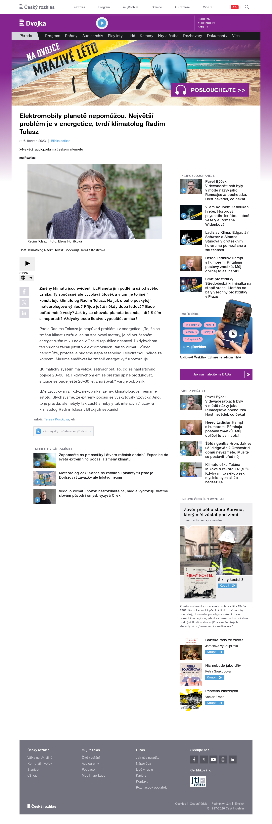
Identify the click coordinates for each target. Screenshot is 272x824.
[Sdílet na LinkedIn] (24, 313)
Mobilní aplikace (94, 775)
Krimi (208, 325)
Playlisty (115, 35)
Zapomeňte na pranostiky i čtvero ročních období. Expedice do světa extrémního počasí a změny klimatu (113, 457)
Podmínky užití (221, 803)
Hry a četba (168, 35)
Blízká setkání (61, 141)
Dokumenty (217, 35)
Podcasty (89, 769)
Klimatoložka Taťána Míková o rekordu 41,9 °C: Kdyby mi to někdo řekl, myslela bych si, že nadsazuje (227, 473)
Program (104, 7)
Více (238, 35)
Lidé (131, 35)
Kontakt (142, 781)
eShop (32, 775)
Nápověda (143, 763)
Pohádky (189, 332)
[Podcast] (23, 278)
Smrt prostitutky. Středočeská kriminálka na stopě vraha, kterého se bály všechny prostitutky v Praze (228, 288)
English (240, 803)
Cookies (180, 803)
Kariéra (141, 775)
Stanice (157, 7)
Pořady (71, 35)
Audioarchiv (206, 23)
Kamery (203, 27)
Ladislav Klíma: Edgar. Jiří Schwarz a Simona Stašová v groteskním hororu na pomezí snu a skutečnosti (227, 241)
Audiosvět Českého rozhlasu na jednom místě (210, 357)
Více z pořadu (193, 391)
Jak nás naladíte (148, 757)
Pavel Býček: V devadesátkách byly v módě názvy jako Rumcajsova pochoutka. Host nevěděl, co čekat (226, 190)
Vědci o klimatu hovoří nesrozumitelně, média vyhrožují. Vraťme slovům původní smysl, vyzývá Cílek (113, 493)
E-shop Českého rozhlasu (204, 499)
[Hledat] (247, 7)
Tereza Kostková (56, 419)
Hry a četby (191, 325)
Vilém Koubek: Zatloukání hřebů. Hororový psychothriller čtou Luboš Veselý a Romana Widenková (227, 216)
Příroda (26, 35)
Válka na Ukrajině (39, 757)
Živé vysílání (191, 339)
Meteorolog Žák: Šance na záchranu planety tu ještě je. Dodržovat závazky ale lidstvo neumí (106, 475)
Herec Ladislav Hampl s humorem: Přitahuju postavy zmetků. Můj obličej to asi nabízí (224, 264)
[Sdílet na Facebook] (24, 291)
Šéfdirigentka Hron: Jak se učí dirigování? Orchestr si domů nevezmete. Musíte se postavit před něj (228, 450)
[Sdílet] (30, 278)
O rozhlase (182, 7)
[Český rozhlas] (37, 7)
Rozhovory (192, 35)
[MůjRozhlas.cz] (27, 158)
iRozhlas (79, 7)
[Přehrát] (27, 264)
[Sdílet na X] (24, 302)
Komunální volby (39, 763)
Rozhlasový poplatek (151, 787)
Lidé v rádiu (144, 769)
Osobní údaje (199, 803)
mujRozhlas (131, 7)
